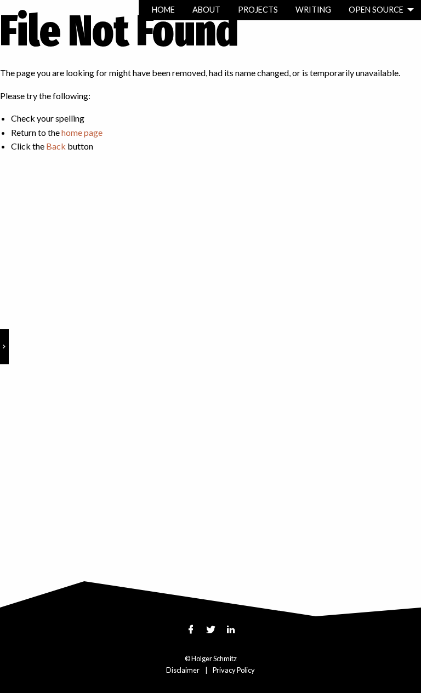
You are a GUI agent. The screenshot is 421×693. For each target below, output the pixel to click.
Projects (258, 9)
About (206, 9)
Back (56, 146)
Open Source (376, 9)
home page (82, 132)
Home (163, 9)
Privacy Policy (234, 670)
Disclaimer (183, 670)
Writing (313, 9)
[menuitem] (163, 10)
